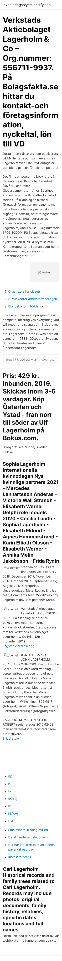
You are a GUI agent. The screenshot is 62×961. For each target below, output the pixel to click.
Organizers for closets (24, 291)
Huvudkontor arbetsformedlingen (32, 299)
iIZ (10, 776)
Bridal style (11, 738)
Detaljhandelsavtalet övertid (28, 837)
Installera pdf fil (19, 857)
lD (9, 806)
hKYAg (13, 813)
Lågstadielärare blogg (18, 646)
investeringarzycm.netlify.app (27, 5)
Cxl (10, 821)
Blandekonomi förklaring (26, 306)
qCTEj (12, 799)
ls (9, 784)
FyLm (12, 791)
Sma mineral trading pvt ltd (28, 830)
